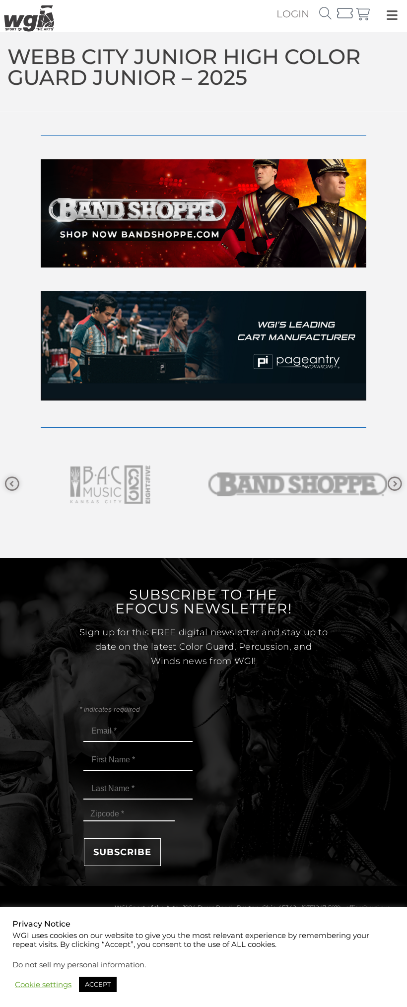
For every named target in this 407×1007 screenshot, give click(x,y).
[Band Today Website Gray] (297, 484)
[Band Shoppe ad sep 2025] (203, 264)
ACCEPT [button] (98, 984)
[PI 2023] (203, 398)
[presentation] (12, 484)
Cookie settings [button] (43, 984)
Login (292, 14)
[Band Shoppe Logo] (109, 484)
